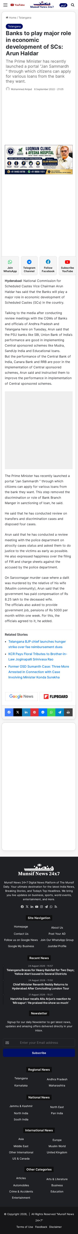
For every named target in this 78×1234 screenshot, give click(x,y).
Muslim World (57, 1146)
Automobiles (21, 1185)
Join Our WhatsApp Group (57, 940)
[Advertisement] (39, 217)
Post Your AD (57, 933)
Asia (21, 1139)
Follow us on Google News (21, 940)
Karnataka (21, 1085)
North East (57, 1107)
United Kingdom (57, 1152)
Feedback (41, 1226)
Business (57, 1185)
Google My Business (21, 946)
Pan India (57, 1113)
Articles (21, 1178)
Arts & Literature (57, 1179)
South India (21, 1119)
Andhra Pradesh (57, 1079)
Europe (57, 1140)
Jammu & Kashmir (21, 1106)
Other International (21, 1152)
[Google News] (21, 696)
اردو (63, 5)
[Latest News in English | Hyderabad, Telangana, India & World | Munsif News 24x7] (42, 4)
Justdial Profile (57, 946)
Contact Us (21, 933)
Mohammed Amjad (21, 89)
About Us (57, 927)
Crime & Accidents (21, 1191)
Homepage (21, 926)
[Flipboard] (56, 696)
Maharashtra (57, 1085)
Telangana (25, 17)
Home (12, 17)
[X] (27, 906)
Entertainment (21, 1197)
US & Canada (21, 1158)
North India (21, 1113)
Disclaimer (55, 1226)
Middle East (21, 1146)
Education (57, 1191)
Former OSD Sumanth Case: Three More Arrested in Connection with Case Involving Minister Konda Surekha (38, 671)
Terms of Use (24, 1226)
